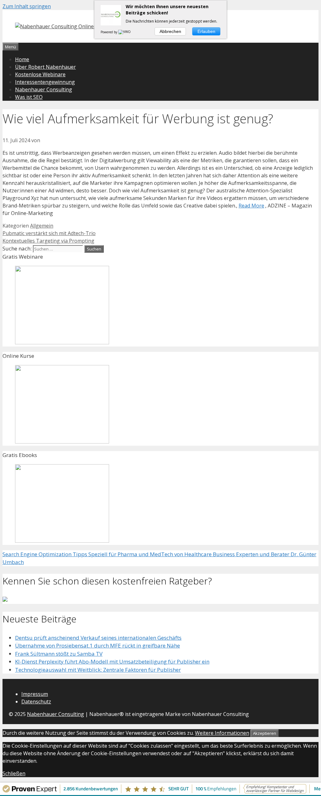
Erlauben (206, 31)
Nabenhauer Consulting (43, 89)
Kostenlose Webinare (40, 74)
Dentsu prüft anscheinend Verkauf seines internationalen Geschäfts (98, 637)
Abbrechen (170, 31)
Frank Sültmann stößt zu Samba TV (59, 653)
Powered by (109, 32)
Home (22, 59)
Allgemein (41, 225)
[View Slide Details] (62, 342)
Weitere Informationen (222, 732)
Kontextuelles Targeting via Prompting (48, 240)
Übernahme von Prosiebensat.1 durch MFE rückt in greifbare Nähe (97, 645)
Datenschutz (36, 701)
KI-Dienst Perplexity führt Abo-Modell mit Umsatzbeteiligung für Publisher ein (112, 661)
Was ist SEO (29, 97)
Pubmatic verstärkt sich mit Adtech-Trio (49, 233)
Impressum (34, 694)
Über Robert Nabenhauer (45, 66)
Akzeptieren (264, 733)
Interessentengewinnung (45, 81)
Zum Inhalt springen (27, 6)
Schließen (14, 773)
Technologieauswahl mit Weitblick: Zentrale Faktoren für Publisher (98, 669)
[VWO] (124, 32)
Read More (251, 205)
